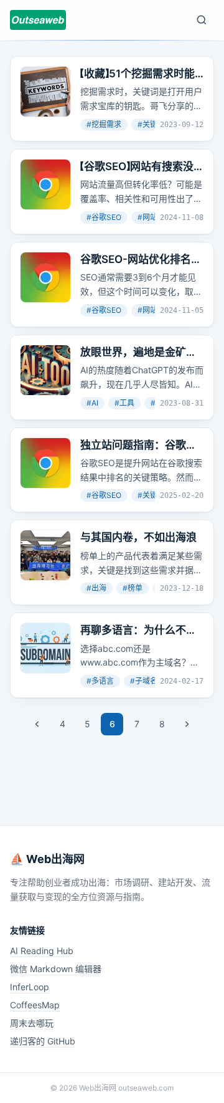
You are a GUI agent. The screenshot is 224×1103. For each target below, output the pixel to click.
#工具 (124, 403)
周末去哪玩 (32, 1023)
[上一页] (37, 724)
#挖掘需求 (103, 124)
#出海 (96, 588)
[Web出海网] (38, 20)
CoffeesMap (35, 1005)
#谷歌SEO (103, 217)
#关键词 (151, 124)
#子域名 (143, 680)
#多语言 (100, 680)
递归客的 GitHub (42, 1041)
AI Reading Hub (41, 950)
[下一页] (186, 724)
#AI (92, 403)
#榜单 (132, 588)
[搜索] (201, 19)
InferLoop (29, 986)
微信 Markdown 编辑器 (55, 968)
